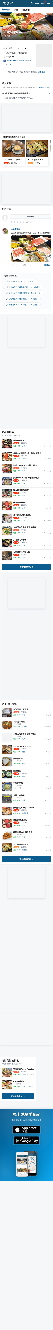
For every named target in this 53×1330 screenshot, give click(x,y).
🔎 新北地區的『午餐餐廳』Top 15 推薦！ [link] (22, 305)
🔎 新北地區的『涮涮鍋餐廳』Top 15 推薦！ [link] (23, 287)
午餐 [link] (19, 788)
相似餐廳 (26, 10)
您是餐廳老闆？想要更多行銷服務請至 (26, 72)
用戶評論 (6, 209)
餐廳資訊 (6, 9)
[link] (23, 446)
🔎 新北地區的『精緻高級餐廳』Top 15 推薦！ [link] (24, 293)
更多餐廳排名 (25, 567)
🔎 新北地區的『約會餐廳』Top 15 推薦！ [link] (22, 299)
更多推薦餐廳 (25, 859)
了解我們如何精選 (43, 87)
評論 (16, 10)
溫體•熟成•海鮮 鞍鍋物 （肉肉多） (20, 60)
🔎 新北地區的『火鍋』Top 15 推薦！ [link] (20, 281)
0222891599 (11, 64)
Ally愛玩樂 (15, 229)
